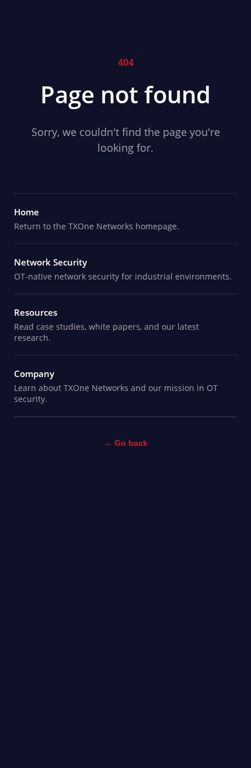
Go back (126, 443)
